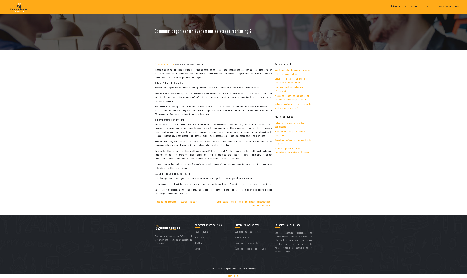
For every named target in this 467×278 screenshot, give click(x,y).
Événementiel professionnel (404, 7)
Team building (444, 7)
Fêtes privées (428, 7)
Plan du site (233, 276)
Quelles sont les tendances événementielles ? (177, 202)
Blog (457, 7)
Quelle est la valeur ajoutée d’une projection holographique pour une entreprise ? (243, 203)
